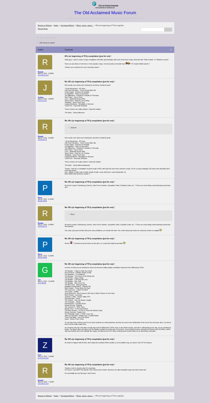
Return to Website (45, 25)
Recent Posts (43, 29)
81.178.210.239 (43, 358)
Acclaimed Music (67, 25)
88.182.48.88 (42, 201)
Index (56, 25)
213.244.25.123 (43, 75)
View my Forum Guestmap (108, 5)
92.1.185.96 (42, 283)
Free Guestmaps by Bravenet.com (105, 7)
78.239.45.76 (42, 139)
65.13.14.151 (42, 100)
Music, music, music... (84, 25)
